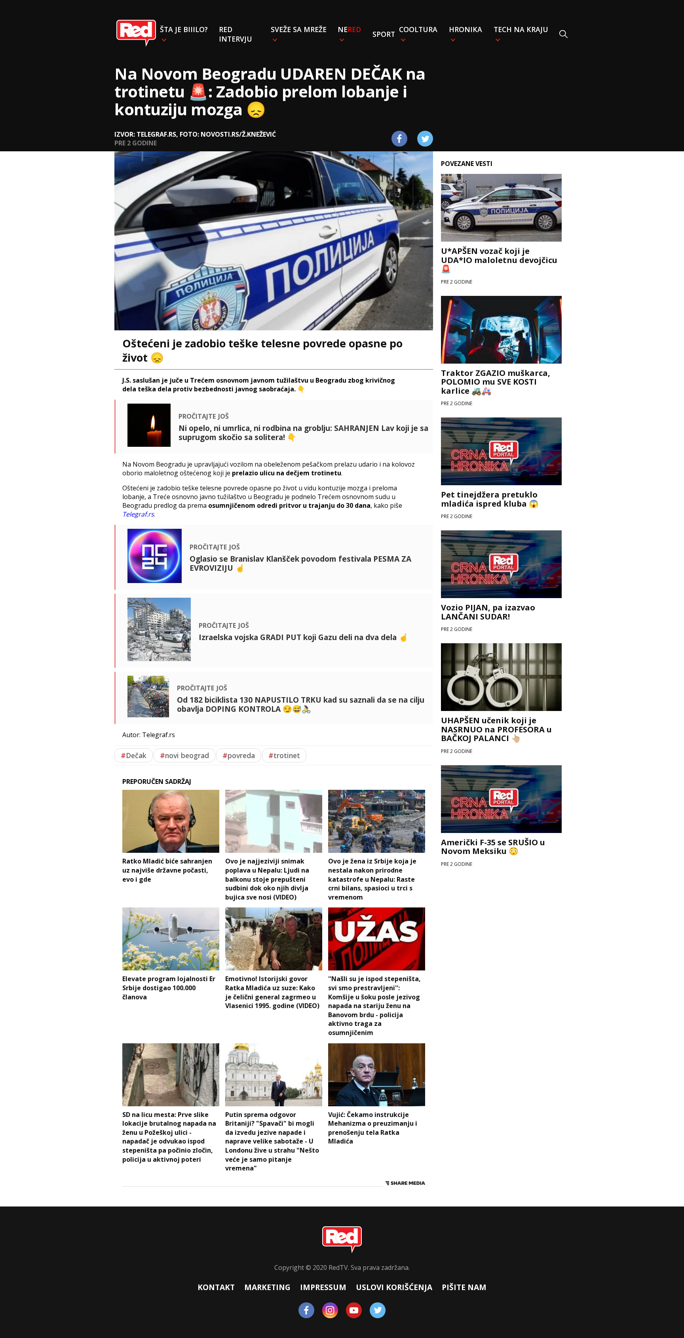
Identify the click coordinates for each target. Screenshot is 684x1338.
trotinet (284, 755)
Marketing (267, 1287)
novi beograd (184, 755)
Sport (383, 34)
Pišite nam (464, 1287)
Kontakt (216, 1287)
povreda (238, 755)
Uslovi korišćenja (394, 1287)
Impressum (323, 1287)
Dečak (133, 755)
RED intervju (235, 34)
